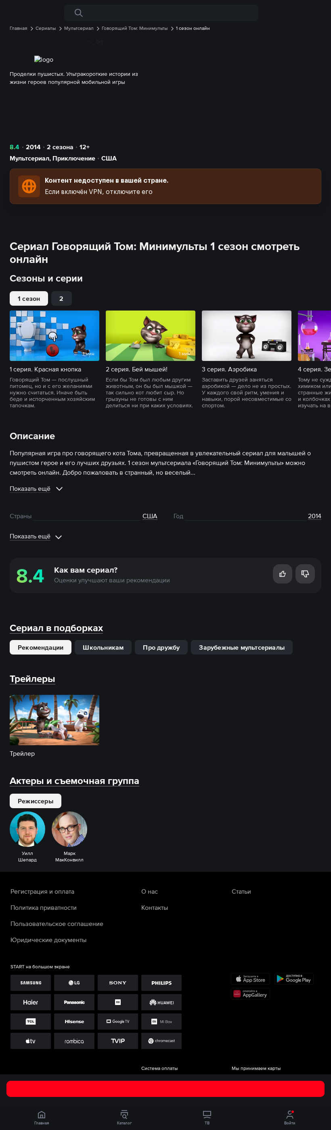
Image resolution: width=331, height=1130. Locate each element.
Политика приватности (43, 907)
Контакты (154, 907)
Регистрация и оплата (42, 891)
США (109, 158)
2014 (33, 146)
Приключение (73, 158)
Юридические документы (48, 939)
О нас (149, 891)
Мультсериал (29, 158)
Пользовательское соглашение (56, 923)
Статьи (241, 891)
